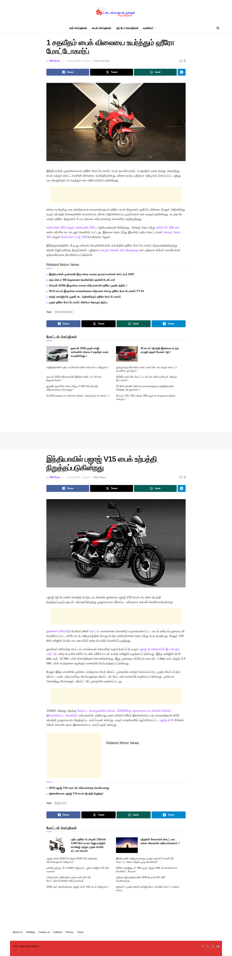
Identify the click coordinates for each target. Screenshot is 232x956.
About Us (17, 932)
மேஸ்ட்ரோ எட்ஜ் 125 (73, 237)
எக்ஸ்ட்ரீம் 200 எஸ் (167, 227)
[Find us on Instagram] (213, 946)
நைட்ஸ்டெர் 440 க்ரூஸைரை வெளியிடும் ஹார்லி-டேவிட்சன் (82, 279)
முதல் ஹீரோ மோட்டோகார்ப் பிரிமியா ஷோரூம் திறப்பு (78, 302)
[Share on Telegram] (182, 72)
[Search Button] (218, 28)
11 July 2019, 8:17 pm (78, 60)
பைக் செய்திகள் (101, 28)
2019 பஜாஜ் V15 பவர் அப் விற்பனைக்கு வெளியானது (79, 787)
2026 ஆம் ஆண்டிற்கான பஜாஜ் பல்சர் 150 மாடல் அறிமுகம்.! (77, 886)
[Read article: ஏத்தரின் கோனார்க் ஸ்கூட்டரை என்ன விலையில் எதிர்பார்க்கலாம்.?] (127, 845)
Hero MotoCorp (63, 312)
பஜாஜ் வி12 (166, 720)
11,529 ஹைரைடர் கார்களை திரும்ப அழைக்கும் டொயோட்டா (78, 395)
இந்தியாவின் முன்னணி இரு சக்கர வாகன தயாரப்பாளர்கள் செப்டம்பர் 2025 (91, 274)
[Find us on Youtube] (217, 946)
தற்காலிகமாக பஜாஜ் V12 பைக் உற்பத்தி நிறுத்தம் (76, 793)
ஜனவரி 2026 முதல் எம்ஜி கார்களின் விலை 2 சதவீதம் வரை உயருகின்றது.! (90, 352)
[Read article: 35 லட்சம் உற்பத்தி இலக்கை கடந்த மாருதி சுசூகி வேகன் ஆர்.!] (127, 354)
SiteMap (30, 932)
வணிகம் (148, 28)
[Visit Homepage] (116, 12)
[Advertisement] (116, 195)
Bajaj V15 (60, 803)
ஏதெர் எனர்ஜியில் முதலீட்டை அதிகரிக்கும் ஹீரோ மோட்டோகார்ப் (85, 296)
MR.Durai (55, 60)
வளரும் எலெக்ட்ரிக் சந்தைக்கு (119, 250)
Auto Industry (101, 60)
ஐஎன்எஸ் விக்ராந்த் (58, 631)
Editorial (57, 932)
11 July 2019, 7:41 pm (78, 477)
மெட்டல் (93, 631)
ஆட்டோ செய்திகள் (127, 28)
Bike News (100, 477)
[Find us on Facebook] (203, 946)
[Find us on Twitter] (207, 946)
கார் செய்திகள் (78, 28)
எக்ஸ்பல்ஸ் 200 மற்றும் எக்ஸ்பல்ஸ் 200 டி (71, 227)
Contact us (44, 932)
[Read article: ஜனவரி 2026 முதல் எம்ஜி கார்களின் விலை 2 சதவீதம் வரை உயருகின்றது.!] (57, 354)
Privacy (70, 932)
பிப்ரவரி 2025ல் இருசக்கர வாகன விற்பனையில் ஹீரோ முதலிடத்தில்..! (88, 285)
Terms (80, 932)
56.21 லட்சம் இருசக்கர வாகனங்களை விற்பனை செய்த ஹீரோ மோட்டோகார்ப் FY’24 (96, 291)
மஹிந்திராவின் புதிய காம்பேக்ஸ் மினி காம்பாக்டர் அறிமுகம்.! (77, 367)
